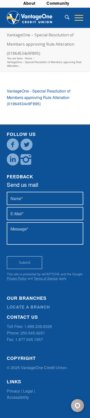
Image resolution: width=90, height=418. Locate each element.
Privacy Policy (16, 278)
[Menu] (76, 18)
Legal (28, 391)
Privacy (13, 391)
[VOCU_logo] (37, 18)
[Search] (65, 18)
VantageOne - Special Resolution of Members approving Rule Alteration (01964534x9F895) (38, 97)
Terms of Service (46, 278)
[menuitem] (29, 3)
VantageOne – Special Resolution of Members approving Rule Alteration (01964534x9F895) (40, 44)
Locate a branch (28, 307)
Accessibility (18, 397)
